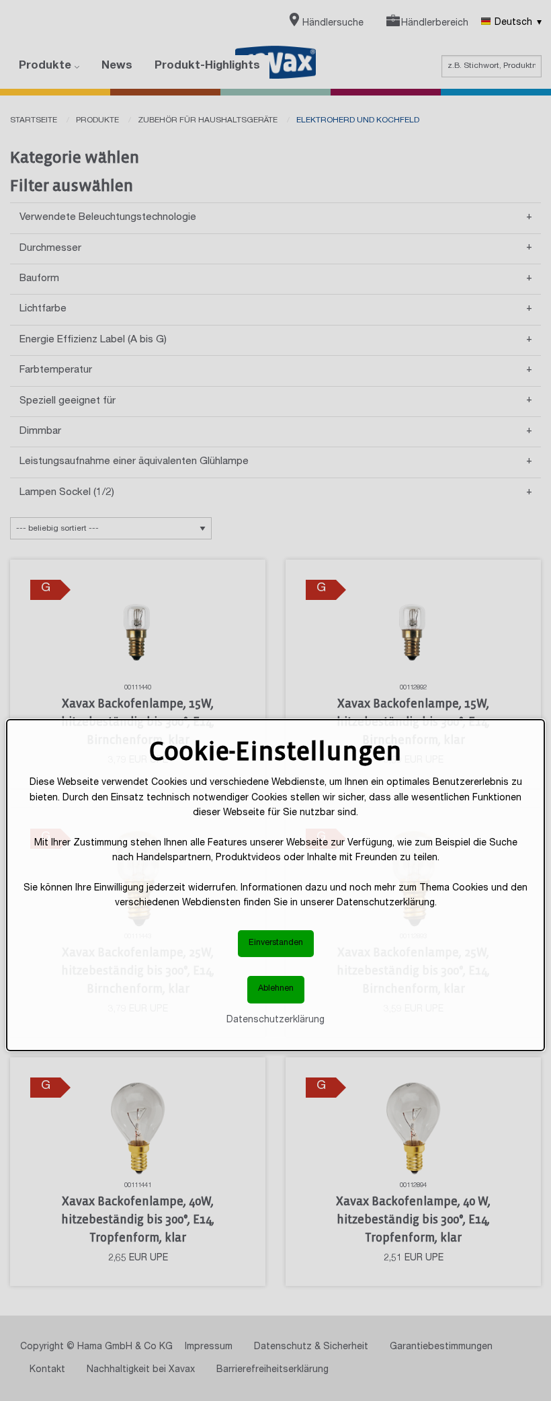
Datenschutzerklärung (275, 1020)
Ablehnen (276, 989)
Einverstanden (276, 943)
